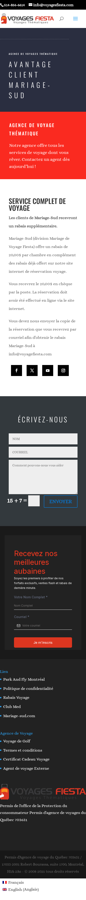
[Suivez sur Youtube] (47, 370)
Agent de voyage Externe (26, 768)
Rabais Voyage (16, 697)
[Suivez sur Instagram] (63, 370)
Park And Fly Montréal (24, 679)
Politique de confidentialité (28, 688)
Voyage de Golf (16, 741)
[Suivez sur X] (32, 370)
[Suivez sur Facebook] (16, 370)
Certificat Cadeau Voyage (26, 759)
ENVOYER (60, 501)
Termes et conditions (22, 750)
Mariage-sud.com (19, 715)
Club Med (12, 706)
